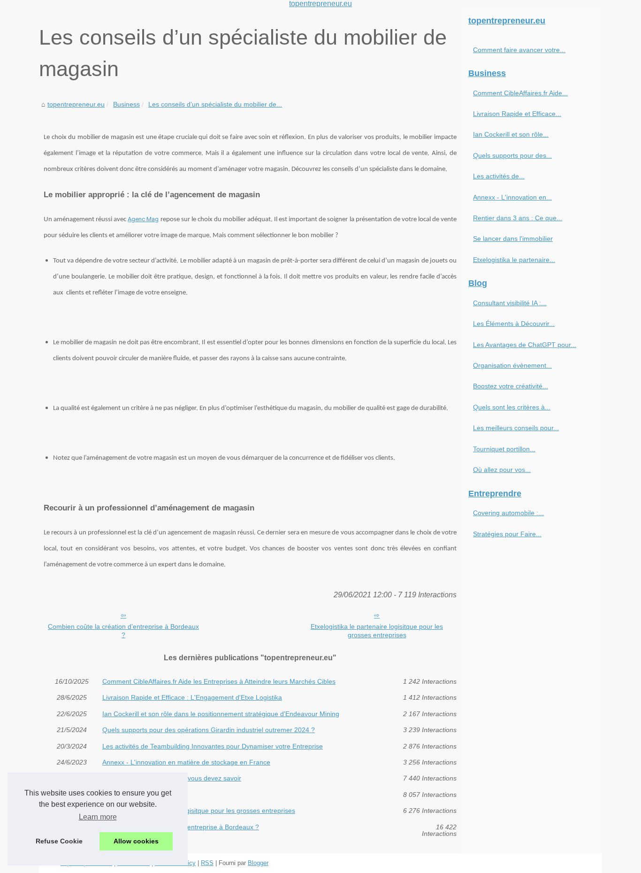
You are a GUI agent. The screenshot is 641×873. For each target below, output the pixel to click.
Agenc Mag (143, 219)
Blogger (258, 862)
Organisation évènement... (512, 365)
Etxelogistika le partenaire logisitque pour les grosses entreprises (377, 631)
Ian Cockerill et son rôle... (511, 134)
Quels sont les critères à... (511, 407)
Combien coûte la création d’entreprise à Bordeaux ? (123, 631)
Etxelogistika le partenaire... (514, 259)
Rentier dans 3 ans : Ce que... (517, 218)
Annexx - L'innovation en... (512, 197)
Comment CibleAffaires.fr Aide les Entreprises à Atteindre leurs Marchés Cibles (219, 681)
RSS (207, 862)
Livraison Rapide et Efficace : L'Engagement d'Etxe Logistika (192, 697)
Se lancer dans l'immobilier (142, 794)
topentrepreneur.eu (76, 104)
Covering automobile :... (508, 513)
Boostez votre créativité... (510, 386)
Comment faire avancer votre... (519, 50)
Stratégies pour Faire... (507, 534)
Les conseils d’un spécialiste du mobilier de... (215, 104)
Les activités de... (499, 176)
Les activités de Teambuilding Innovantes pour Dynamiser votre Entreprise (212, 746)
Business (126, 104)
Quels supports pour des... (512, 155)
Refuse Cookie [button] (59, 841)
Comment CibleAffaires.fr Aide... (520, 93)
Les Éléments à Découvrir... (514, 323)
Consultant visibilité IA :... (510, 303)
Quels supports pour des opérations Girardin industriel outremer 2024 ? (208, 729)
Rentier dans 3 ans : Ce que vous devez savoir (171, 778)
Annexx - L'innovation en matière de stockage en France (186, 762)
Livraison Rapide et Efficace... (517, 113)
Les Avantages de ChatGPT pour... (524, 344)
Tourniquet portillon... (504, 449)
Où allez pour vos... (502, 469)
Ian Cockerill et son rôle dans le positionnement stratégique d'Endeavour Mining (220, 714)
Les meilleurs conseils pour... (516, 428)
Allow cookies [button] (136, 841)
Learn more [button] (98, 817)
